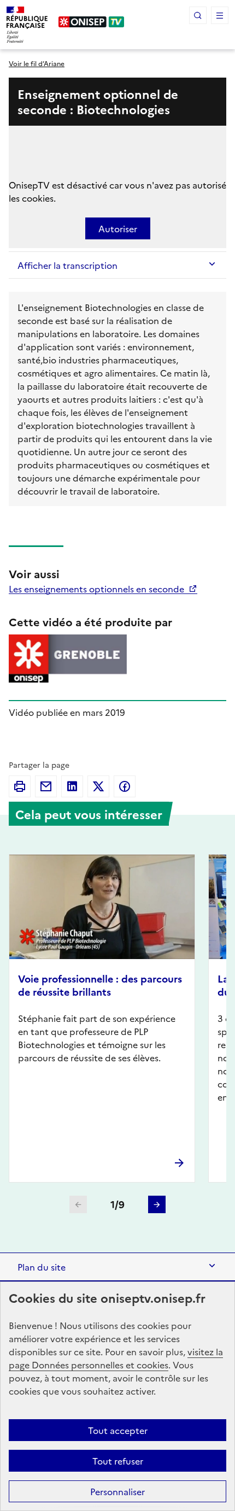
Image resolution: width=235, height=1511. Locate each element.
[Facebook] (125, 786)
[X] (98, 786)
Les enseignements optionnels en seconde (97, 589)
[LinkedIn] (72, 786)
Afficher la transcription (67, 265)
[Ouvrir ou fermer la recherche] (198, 15)
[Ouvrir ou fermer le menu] (219, 15)
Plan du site (41, 1267)
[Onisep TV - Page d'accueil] (91, 21)
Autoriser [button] (117, 228)
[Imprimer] (20, 786)
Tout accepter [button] (118, 1430)
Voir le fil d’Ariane (36, 63)
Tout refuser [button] (117, 1461)
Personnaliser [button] (117, 1491)
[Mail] (46, 786)
